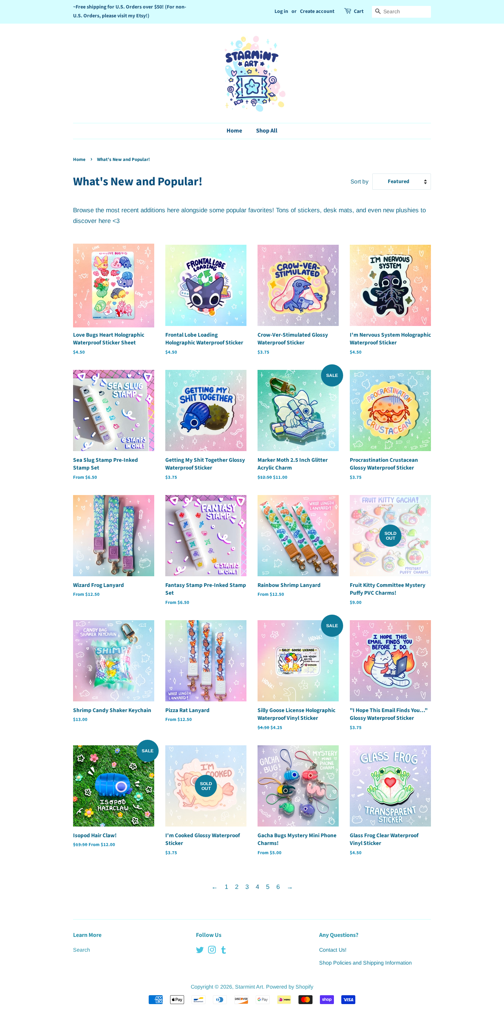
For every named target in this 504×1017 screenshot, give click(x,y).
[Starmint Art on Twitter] (200, 951)
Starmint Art (249, 987)
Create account (317, 11)
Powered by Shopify (289, 987)
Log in (281, 11)
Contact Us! (332, 950)
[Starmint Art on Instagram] (212, 951)
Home (234, 131)
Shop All (266, 131)
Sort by (360, 181)
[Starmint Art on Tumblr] (224, 951)
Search (81, 950)
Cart (358, 11)
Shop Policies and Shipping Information (365, 963)
